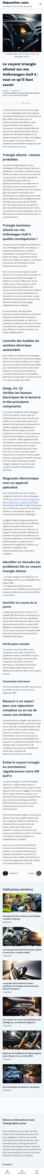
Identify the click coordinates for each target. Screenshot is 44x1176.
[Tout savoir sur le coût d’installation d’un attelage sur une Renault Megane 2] (22, 1006)
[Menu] (40, 4)
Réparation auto (16, 2)
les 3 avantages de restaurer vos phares (21, 1087)
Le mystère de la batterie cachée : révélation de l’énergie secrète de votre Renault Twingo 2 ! (21, 986)
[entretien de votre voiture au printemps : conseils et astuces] (22, 902)
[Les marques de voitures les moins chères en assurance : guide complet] (22, 936)
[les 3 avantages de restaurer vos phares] (22, 1073)
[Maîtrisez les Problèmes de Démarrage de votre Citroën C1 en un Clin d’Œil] (22, 1040)
